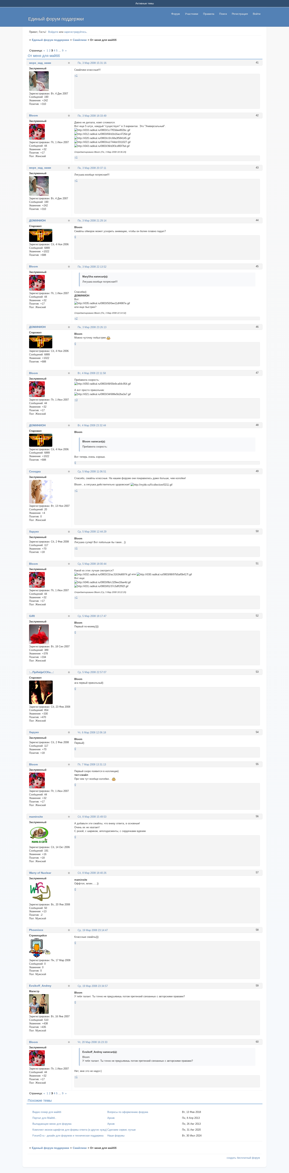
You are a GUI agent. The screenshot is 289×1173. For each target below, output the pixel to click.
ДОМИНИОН (37, 220)
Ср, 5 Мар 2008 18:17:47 (92, 616)
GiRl (32, 616)
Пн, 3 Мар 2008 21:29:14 (92, 220)
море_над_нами (40, 62)
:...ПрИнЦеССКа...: (41, 672)
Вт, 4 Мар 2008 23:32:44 (92, 425)
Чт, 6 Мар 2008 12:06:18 (92, 732)
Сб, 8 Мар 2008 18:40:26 (92, 872)
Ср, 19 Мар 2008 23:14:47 (93, 930)
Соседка (35, 471)
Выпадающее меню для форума (51, 1123)
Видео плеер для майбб (46, 1112)
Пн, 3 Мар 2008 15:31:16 (92, 62)
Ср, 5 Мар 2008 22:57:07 (92, 672)
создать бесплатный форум (243, 1157)
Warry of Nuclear (40, 872)
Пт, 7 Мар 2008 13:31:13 (92, 764)
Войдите (53, 31)
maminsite (36, 816)
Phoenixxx (36, 929)
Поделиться (76, 62)
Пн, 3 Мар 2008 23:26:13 (92, 327)
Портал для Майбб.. (44, 1117)
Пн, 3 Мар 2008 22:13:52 (92, 266)
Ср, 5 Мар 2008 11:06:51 (92, 471)
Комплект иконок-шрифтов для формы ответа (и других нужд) (69, 1129)
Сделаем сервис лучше (121, 1129)
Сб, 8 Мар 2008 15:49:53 (92, 816)
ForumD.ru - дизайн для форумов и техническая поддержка (67, 1135)
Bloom (33, 115)
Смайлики (80, 39)
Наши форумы (115, 1135)
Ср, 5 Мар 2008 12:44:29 (92, 531)
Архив (111, 1117)
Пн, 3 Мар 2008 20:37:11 (92, 168)
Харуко (34, 531)
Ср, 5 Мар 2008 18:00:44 (92, 563)
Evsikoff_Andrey (40, 985)
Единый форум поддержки (50, 39)
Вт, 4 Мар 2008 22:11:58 (92, 373)
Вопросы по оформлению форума (127, 1112)
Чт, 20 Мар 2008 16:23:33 (92, 1042)
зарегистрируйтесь (75, 31)
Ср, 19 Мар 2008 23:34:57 (93, 986)
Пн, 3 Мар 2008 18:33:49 (92, 115)
